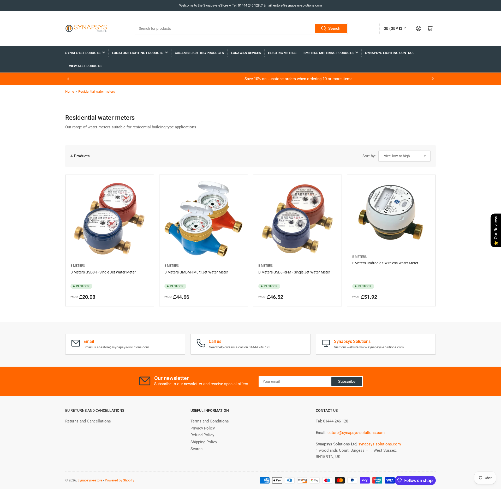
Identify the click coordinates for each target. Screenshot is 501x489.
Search (334, 28)
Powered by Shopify (119, 480)
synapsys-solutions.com (379, 444)
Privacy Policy (202, 428)
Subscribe (346, 381)
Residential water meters (96, 91)
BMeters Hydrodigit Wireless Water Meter (385, 263)
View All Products (85, 66)
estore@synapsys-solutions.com (124, 347)
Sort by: (369, 156)
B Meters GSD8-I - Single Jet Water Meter (103, 272)
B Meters (77, 265)
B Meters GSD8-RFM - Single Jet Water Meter (294, 272)
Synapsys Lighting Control (389, 53)
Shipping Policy (203, 442)
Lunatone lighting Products (137, 53)
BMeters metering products (328, 53)
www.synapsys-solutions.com (381, 347)
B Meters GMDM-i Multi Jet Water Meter (196, 272)
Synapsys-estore (89, 480)
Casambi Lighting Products (199, 53)
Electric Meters (282, 53)
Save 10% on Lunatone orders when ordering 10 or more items (250, 78)
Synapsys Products (82, 53)
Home (69, 91)
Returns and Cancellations (88, 421)
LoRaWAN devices (246, 53)
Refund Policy (202, 435)
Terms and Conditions (209, 421)
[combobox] (241, 28)
